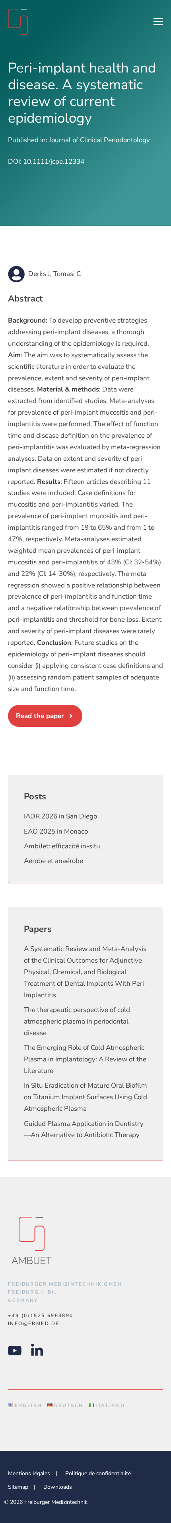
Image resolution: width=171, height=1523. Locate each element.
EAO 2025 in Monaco (56, 831)
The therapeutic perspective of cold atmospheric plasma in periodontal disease (77, 1021)
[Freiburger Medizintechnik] (18, 22)
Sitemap (18, 1487)
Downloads (57, 1487)
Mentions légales (29, 1473)
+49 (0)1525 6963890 (41, 1315)
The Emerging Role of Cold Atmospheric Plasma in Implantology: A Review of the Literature (85, 1059)
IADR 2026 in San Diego (60, 816)
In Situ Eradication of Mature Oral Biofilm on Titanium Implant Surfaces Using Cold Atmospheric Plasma (85, 1097)
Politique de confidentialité (98, 1473)
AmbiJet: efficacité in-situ (62, 846)
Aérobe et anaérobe (53, 860)
